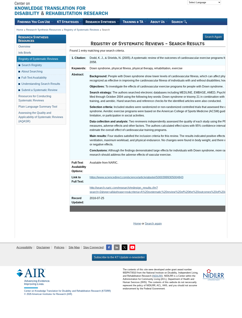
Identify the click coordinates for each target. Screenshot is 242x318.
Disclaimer (43, 247)
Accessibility (24, 247)
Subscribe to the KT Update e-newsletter (119, 257)
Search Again (213, 36)
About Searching (32, 71)
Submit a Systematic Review (39, 90)
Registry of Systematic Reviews (81, 29)
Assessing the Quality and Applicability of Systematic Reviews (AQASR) (40, 117)
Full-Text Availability (34, 77)
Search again (153, 223)
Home (19, 29)
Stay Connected (93, 247)
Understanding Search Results (40, 83)
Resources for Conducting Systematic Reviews (34, 98)
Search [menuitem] (177, 22)
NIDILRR (157, 276)
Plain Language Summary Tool (37, 106)
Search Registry (32, 65)
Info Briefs (24, 52)
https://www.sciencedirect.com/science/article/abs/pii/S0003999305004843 (136, 177)
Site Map (74, 247)
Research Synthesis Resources (43, 29)
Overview (24, 46)
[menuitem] (34, 21)
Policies (59, 247)
